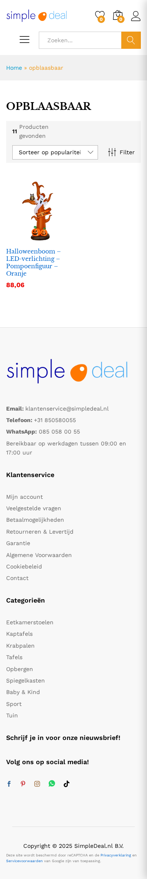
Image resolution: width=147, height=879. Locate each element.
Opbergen (19, 669)
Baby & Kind (23, 692)
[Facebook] (9, 784)
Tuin (12, 715)
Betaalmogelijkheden (35, 519)
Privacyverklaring (115, 855)
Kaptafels (19, 633)
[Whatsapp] (52, 784)
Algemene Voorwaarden (39, 555)
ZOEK (131, 40)
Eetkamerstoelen (29, 622)
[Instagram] (37, 784)
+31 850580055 (55, 420)
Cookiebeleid (24, 566)
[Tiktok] (66, 784)
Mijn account (24, 496)
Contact (17, 578)
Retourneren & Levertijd (40, 531)
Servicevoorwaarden (24, 861)
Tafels (14, 657)
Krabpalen (20, 645)
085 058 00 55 (59, 431)
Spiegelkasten (25, 680)
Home (14, 67)
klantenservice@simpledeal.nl (67, 408)
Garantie (18, 543)
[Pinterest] (23, 784)
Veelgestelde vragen (33, 508)
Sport (14, 704)
